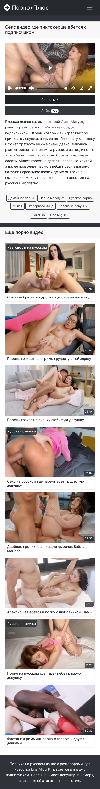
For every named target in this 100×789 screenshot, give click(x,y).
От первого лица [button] (40, 206)
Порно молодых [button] (52, 198)
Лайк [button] (49, 110)
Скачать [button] (48, 99)
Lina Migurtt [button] (59, 215)
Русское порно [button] (80, 198)
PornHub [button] (38, 215)
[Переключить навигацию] (90, 7)
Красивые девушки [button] (73, 206)
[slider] (16, 88)
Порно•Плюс (29, 7)
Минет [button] (17, 206)
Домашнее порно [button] (21, 198)
